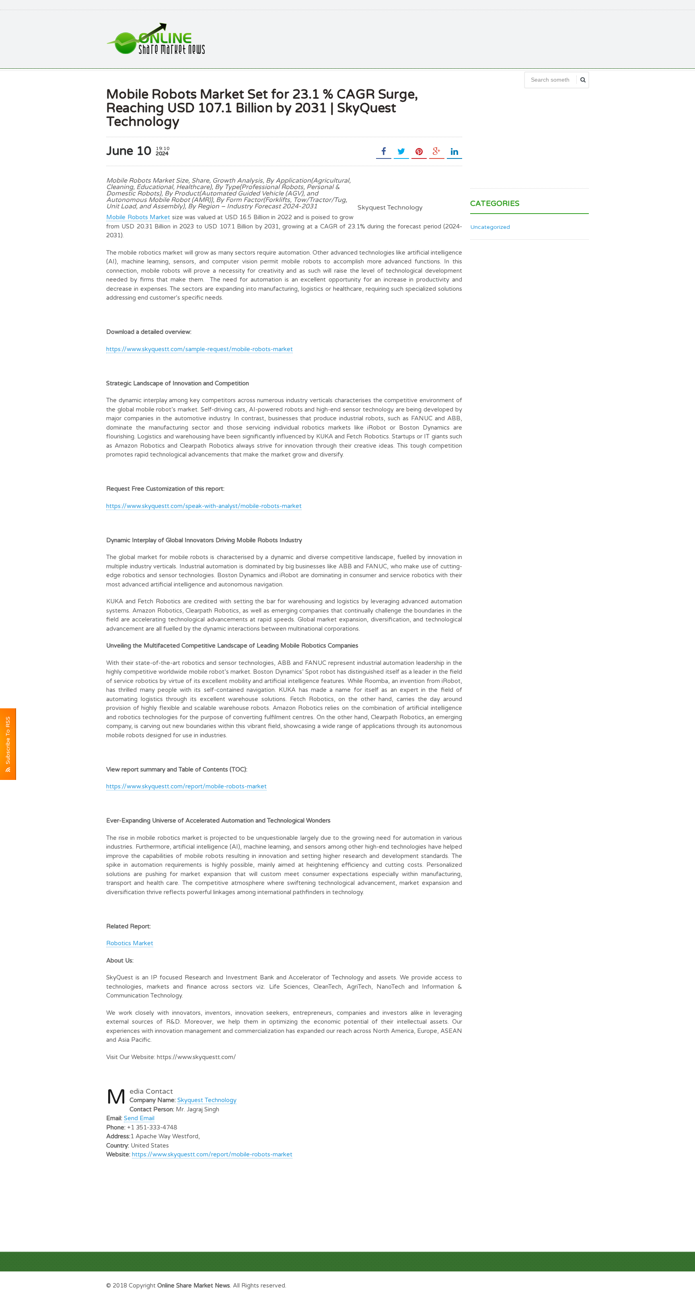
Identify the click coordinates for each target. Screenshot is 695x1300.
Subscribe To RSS (7, 741)
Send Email (139, 1118)
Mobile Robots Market (138, 217)
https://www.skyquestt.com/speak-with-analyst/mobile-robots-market (204, 506)
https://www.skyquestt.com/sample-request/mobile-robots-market (199, 349)
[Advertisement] (442, 38)
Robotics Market (129, 943)
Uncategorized (490, 227)
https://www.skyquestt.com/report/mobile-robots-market (186, 786)
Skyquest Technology (206, 1100)
